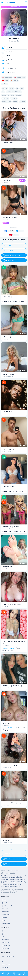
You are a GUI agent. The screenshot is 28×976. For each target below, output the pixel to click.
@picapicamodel (6, 923)
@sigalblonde (5, 939)
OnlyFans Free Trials (12, 260)
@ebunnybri (5, 908)
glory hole (14, 98)
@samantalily (5, 948)
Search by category (8, 245)
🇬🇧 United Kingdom (19, 77)
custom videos (6, 101)
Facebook (10, 231)
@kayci (4, 920)
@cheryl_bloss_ (6, 942)
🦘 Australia (14, 80)
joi (17, 88)
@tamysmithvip (6, 914)
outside (15, 101)
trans (21, 88)
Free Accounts (5, 962)
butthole (18, 95)
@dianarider (5, 936)
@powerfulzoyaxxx (7, 903)
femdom (4, 88)
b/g (3, 92)
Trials (14, 974)
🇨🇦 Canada (5, 80)
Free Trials (4, 959)
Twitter (20, 231)
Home (3, 974)
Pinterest (15, 235)
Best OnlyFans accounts (8, 956)
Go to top (25, 974)
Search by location (8, 250)
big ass (12, 88)
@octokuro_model (6, 934)
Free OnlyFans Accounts (13, 255)
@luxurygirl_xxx (6, 945)
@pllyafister (5, 900)
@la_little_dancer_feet (7, 905)
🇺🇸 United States (7, 77)
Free (8, 974)
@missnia (4, 917)
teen (12, 95)
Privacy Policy (5, 967)
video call (22, 101)
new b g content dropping (14, 92)
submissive (5, 95)
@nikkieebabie (5, 911)
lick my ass (5, 98)
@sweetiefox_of (6, 931)
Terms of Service (6, 964)
